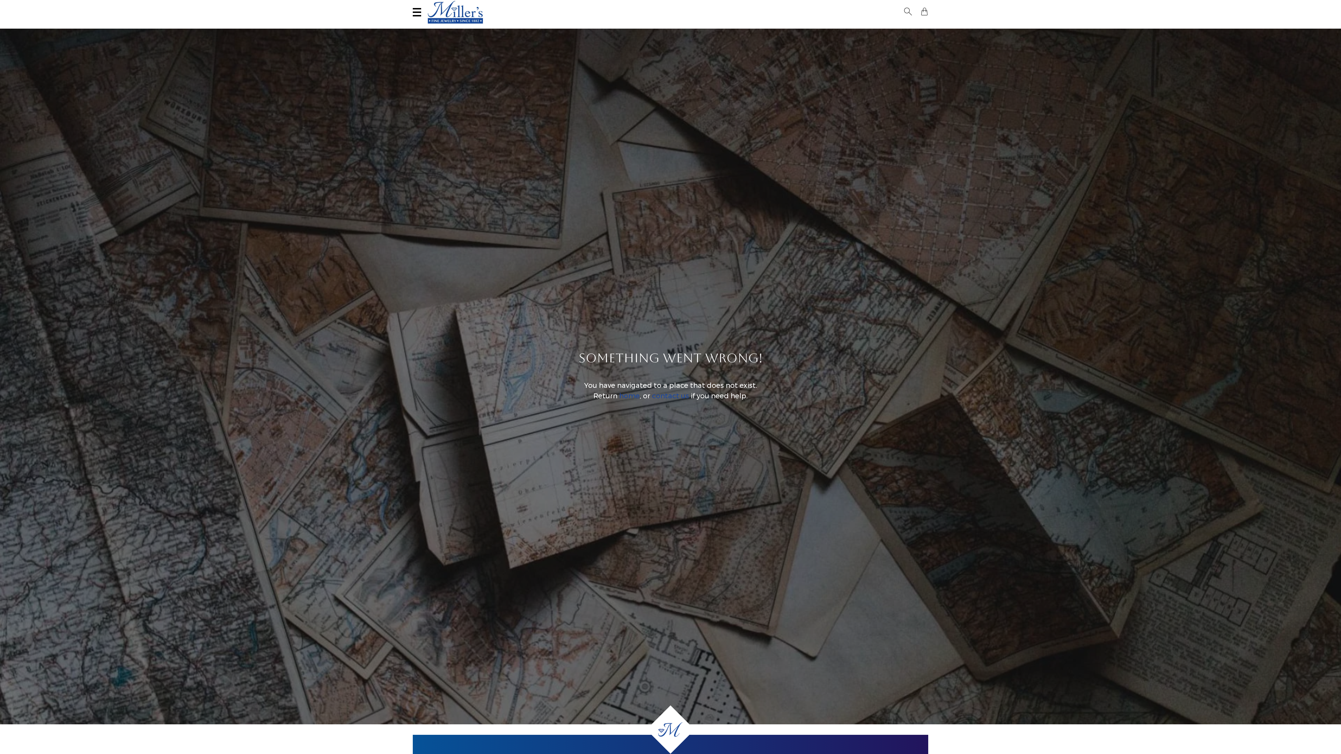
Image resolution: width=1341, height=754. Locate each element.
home (629, 396)
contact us (670, 396)
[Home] (670, 729)
